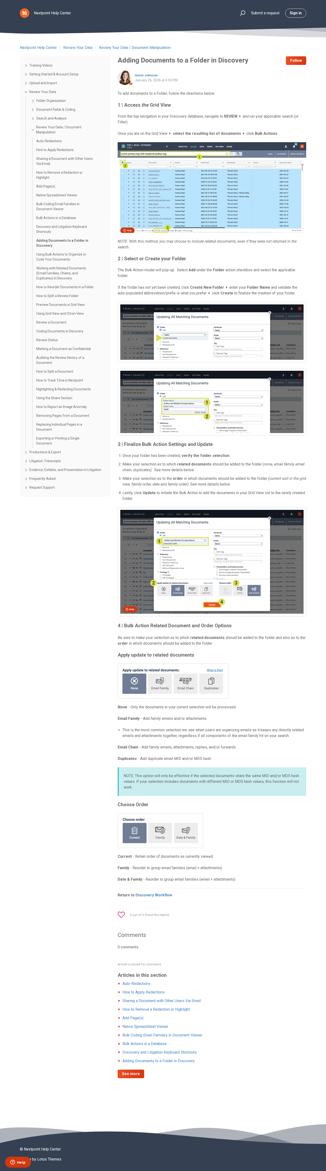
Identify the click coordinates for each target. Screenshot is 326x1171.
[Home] (24, 13)
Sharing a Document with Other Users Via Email (64, 161)
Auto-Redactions (49, 141)
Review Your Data (77, 47)
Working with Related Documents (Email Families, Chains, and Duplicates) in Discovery (61, 273)
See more (131, 1074)
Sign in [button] (296, 13)
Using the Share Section (54, 398)
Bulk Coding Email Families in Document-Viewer (57, 206)
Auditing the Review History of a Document (60, 360)
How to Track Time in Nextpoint (59, 380)
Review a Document (51, 322)
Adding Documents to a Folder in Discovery (62, 243)
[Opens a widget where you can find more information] (18, 1163)
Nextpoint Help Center (38, 47)
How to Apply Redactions (55, 150)
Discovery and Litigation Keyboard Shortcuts (61, 229)
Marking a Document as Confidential (63, 349)
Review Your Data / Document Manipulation (135, 47)
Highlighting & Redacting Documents (63, 389)
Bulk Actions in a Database (56, 218)
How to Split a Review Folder (57, 296)
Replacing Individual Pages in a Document (59, 427)
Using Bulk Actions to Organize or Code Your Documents (61, 256)
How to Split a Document (54, 371)
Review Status (47, 340)
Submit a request (265, 13)
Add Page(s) (45, 186)
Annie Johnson (146, 75)
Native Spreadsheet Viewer (56, 195)
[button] (240, 13)
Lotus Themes (49, 1159)
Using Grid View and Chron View (60, 313)
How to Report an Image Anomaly (61, 407)
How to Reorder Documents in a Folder (65, 287)
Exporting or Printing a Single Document (57, 440)
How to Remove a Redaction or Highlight (59, 175)
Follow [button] (296, 60)
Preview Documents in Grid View (60, 305)
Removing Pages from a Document (62, 416)
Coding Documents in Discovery (60, 331)
